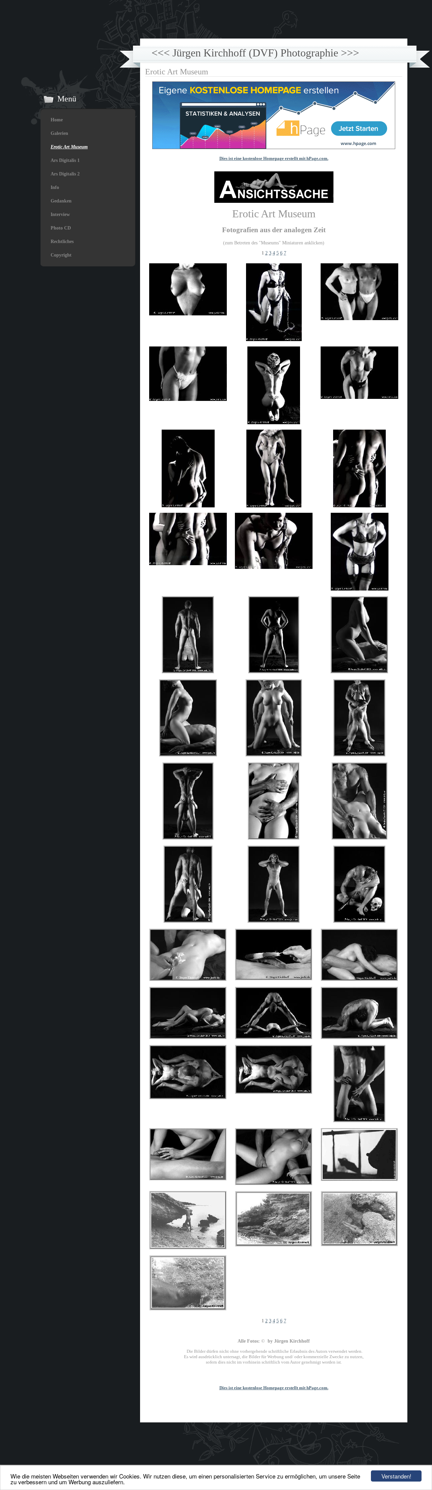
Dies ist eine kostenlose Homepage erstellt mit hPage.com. (273, 158)
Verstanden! (396, 1476)
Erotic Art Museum (69, 146)
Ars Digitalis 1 (65, 160)
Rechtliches (62, 241)
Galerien (59, 133)
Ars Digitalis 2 (65, 173)
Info (55, 187)
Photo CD (61, 228)
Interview (60, 214)
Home (57, 119)
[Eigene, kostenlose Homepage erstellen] (273, 147)
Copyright (61, 255)
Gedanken (61, 200)
